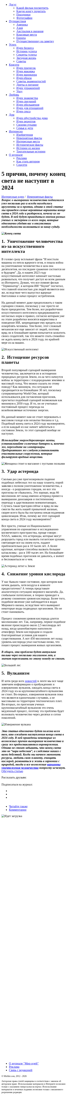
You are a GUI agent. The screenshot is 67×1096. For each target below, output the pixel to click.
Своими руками (26, 124)
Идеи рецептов (26, 121)
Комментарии (17, 809)
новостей (31, 681)
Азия (19, 27)
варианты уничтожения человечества (30, 766)
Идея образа (24, 78)
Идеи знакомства (27, 98)
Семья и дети (24, 128)
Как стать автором (28, 161)
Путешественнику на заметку (35, 41)
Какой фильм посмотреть (32, 7)
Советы (21, 61)
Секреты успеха (26, 54)
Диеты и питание (27, 84)
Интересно (16, 131)
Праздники (23, 14)
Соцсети (21, 164)
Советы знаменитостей (31, 81)
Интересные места (28, 141)
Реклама (21, 158)
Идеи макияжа (25, 71)
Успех (12, 44)
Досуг (13, 4)
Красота (14, 64)
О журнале (16, 154)
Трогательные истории (30, 151)
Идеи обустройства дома (32, 118)
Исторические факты (29, 144)
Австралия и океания (29, 31)
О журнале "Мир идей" (24, 1063)
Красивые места (26, 34)
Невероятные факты (29, 138)
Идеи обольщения (27, 104)
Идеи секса (23, 111)
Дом (11, 114)
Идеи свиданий (26, 101)
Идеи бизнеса (25, 48)
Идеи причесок (26, 68)
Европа (21, 38)
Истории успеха (26, 51)
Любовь (14, 94)
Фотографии (24, 17)
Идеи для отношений (29, 108)
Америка (22, 24)
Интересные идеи (12, 196)
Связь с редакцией (20, 1070)
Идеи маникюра (26, 74)
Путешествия (17, 21)
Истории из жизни (28, 148)
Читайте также (18, 806)
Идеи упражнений (28, 88)
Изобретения (24, 134)
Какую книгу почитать (31, 11)
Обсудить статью (12, 771)
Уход (19, 91)
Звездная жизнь (26, 58)
